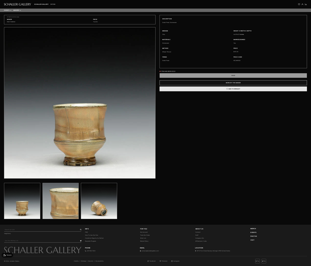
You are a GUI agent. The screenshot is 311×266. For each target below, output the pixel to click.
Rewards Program (90, 241)
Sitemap (83, 261)
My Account (144, 232)
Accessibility (99, 261)
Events (7, 10)
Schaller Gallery (14, 261)
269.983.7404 (91, 251)
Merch (253, 229)
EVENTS (253, 232)
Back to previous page (14, 16)
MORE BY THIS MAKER (233, 83)
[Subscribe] (79, 241)
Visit (252, 240)
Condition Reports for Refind (94, 238)
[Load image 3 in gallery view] (99, 201)
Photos (253, 236)
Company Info (199, 238)
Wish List (143, 238)
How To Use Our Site (91, 235)
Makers (16, 10)
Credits (76, 261)
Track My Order (145, 235)
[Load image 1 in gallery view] (22, 201)
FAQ (86, 232)
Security (90, 261)
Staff (197, 235)
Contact (198, 232)
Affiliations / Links (201, 241)
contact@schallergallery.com (150, 251)
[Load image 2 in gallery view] (61, 201)
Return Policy (144, 241)
